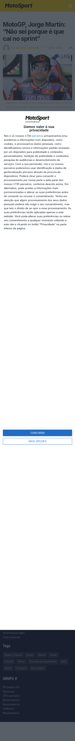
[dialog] (37, 370)
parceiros (37, 135)
